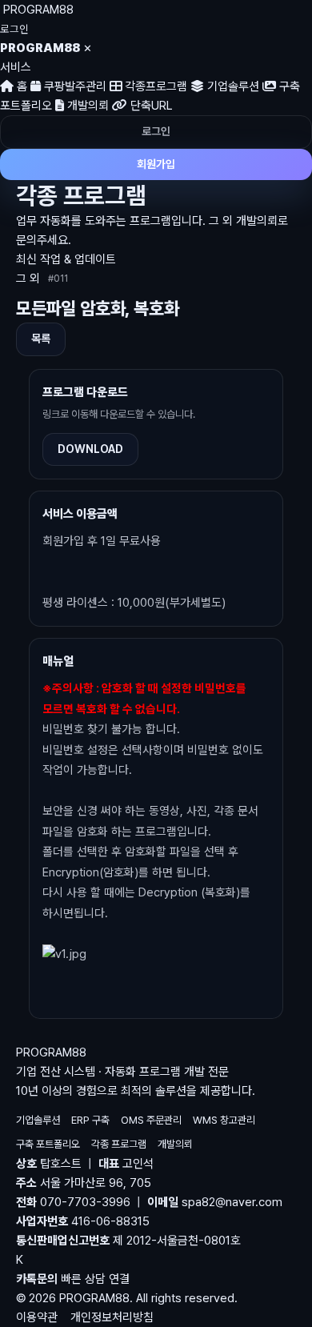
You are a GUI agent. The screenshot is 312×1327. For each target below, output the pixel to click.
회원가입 (156, 164)
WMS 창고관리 (224, 1120)
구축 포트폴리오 (48, 1144)
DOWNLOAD (90, 449)
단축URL (150, 105)
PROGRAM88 (38, 9)
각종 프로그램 (118, 1144)
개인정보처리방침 (112, 1317)
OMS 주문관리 (151, 1120)
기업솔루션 (231, 86)
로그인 (14, 28)
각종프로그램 (154, 86)
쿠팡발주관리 (73, 86)
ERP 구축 (90, 1120)
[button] (156, 1269)
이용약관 (37, 1317)
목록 (40, 338)
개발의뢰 (86, 105)
